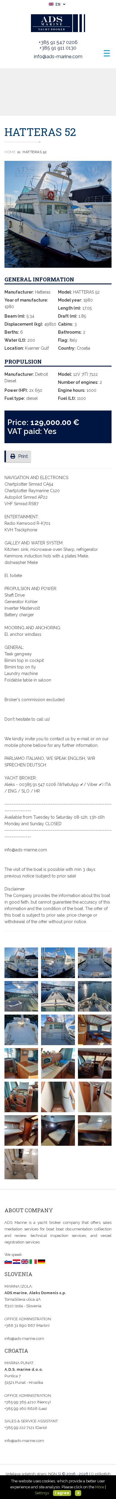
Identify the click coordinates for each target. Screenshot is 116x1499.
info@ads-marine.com (58, 56)
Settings (42, 1493)
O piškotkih (101, 1474)
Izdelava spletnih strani (26, 1474)
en (57, 4)
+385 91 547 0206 (58, 42)
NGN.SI (54, 1474)
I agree (62, 1493)
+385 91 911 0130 (58, 48)
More (99, 1487)
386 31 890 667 (20, 1325)
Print (23, 456)
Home (9, 152)
